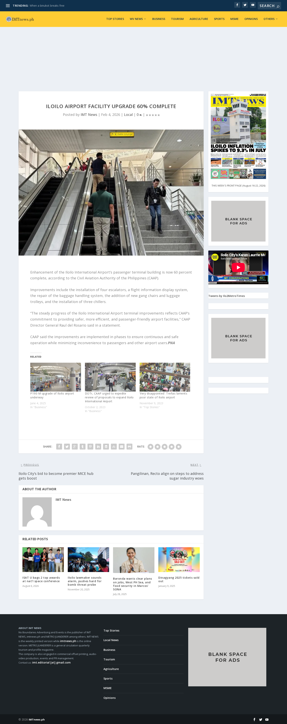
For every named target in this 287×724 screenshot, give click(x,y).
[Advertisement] (143, 56)
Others (269, 19)
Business (158, 19)
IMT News (89, 114)
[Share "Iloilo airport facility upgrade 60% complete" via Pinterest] (90, 446)
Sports (219, 19)
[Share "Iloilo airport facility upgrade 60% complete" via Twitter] (67, 446)
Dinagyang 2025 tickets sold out (179, 579)
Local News (111, 640)
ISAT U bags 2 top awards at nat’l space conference (41, 579)
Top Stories (115, 19)
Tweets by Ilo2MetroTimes (226, 296)
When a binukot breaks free (47, 5)
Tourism (177, 19)
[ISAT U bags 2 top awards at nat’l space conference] (43, 559)
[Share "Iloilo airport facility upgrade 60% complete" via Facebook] (59, 446)
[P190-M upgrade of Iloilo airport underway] (55, 377)
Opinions (251, 19)
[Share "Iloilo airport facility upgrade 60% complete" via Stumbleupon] (114, 446)
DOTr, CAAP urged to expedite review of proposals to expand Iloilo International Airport (109, 397)
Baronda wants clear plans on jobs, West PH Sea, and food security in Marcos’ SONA (132, 584)
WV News (136, 19)
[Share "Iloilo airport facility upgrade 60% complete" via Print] (129, 446)
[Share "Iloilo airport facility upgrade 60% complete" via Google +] (75, 446)
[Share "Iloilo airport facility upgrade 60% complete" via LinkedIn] (98, 446)
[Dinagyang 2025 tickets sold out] (179, 559)
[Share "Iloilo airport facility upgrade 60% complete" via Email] (122, 446)
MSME (234, 19)
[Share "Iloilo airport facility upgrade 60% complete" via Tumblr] (82, 446)
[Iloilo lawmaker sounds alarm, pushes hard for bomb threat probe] (88, 559)
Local (128, 114)
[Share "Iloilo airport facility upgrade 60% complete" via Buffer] (106, 446)
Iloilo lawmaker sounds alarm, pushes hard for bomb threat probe (85, 581)
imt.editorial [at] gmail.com (51, 662)
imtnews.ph (68, 641)
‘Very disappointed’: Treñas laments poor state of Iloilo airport (163, 395)
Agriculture (199, 19)
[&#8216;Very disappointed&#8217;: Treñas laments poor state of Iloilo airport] (165, 377)
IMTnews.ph (37, 719)
